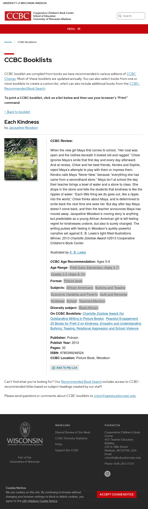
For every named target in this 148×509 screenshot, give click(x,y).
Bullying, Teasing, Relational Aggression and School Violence (94, 328)
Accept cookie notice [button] (117, 494)
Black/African (88, 307)
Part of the (25, 460)
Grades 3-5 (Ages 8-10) (68, 274)
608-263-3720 (124, 464)
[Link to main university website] (25, 446)
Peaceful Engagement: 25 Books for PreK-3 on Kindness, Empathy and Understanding (95, 321)
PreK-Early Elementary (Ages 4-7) (94, 267)
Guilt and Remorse (113, 294)
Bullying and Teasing (110, 287)
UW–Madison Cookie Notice (39, 501)
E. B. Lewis (78, 252)
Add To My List (66, 368)
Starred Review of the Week (72, 432)
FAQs (58, 444)
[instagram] (108, 474)
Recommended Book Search (81, 382)
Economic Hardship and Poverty (74, 294)
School (72, 300)
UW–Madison (25, 3)
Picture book (73, 280)
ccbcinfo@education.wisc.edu (115, 396)
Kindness (57, 300)
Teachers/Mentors (92, 300)
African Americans (80, 287)
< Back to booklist (17, 112)
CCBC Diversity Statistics (71, 438)
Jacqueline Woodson (23, 127)
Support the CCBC (67, 450)
